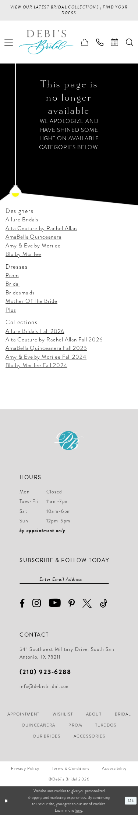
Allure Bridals (22, 219)
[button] (9, 42)
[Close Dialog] (6, 800)
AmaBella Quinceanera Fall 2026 (46, 348)
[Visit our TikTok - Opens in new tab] (104, 603)
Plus (11, 310)
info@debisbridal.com (45, 686)
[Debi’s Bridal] (52, 42)
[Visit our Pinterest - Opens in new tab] (71, 603)
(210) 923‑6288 (45, 672)
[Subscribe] (105, 579)
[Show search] (129, 42)
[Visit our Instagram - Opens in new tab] (36, 603)
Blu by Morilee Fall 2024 (36, 365)
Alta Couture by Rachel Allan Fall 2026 (54, 339)
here (78, 810)
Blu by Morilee (23, 254)
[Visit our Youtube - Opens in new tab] (55, 603)
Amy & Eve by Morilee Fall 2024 (46, 357)
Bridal (13, 283)
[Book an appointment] (114, 42)
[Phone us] (99, 42)
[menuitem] (9, 42)
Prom (12, 275)
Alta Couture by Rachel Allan (41, 228)
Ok (131, 800)
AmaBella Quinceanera (33, 236)
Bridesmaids (20, 292)
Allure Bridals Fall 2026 (35, 331)
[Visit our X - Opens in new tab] (87, 603)
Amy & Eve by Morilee (33, 245)
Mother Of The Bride (31, 301)
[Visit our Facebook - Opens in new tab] (22, 603)
